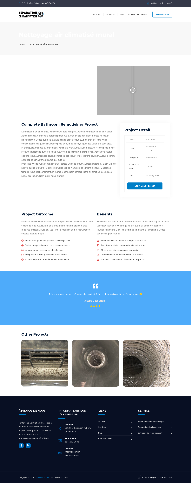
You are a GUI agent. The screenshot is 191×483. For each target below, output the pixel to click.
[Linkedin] (28, 445)
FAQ (122, 14)
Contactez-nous (137, 14)
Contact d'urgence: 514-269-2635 (157, 477)
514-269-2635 (72, 441)
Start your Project (145, 186)
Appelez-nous (162, 14)
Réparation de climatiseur (149, 427)
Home (22, 44)
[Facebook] (21, 445)
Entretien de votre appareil (150, 433)
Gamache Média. (42, 477)
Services (110, 14)
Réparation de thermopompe (151, 421)
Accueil (97, 14)
